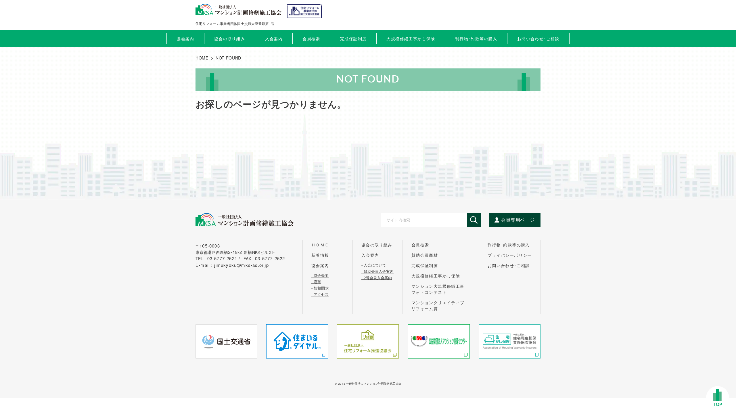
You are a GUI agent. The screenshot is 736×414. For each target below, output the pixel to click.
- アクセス (320, 294)
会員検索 (311, 39)
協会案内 (320, 265)
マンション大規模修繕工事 (438, 289)
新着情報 (320, 255)
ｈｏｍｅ (320, 245)
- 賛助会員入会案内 (377, 271)
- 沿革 (316, 281)
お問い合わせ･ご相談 (509, 265)
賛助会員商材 (424, 255)
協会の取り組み (376, 245)
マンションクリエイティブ (438, 305)
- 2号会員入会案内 (376, 277)
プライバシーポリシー (510, 255)
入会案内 (370, 255)
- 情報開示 (320, 287)
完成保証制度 (424, 265)
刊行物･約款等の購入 (509, 245)
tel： (218, 258)
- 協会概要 (320, 275)
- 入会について (373, 264)
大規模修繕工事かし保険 (435, 276)
